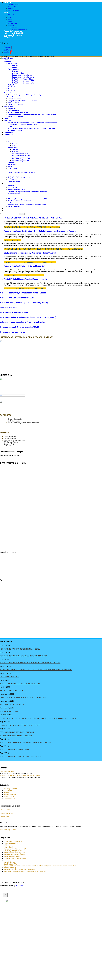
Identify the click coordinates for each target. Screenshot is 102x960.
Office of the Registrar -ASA (23, 83)
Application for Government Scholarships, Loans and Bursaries (32, 114)
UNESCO (7, 860)
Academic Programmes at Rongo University (24, 95)
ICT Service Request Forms (19, 29)
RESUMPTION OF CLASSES (10, 711)
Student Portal (12, 6)
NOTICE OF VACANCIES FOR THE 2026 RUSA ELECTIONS (20, 684)
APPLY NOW (8, 37)
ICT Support (11, 25)
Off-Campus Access (11, 442)
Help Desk (14, 27)
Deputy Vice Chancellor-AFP (22, 75)
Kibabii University (10, 868)
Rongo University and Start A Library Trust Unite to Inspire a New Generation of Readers (40, 231)
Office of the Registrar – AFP (23, 81)
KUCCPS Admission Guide (14, 33)
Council (15, 65)
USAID (6, 845)
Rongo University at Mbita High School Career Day (24, 266)
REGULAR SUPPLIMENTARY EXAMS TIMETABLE (17, 732)
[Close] (5, 895)
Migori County (9, 847)
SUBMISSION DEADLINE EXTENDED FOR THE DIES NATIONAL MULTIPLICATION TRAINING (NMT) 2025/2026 (38, 718)
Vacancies (8, 41)
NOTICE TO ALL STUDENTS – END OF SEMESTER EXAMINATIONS (23, 656)
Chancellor (16, 71)
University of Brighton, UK (13, 851)
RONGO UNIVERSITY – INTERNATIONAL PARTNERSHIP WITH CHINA (32, 218)
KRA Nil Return (9, 796)
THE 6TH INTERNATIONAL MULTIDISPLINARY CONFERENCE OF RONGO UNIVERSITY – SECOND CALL (36, 670)
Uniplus (10, 18)
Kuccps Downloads (13, 4)
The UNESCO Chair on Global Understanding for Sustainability (25, 871)
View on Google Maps (8, 830)
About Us (7, 61)
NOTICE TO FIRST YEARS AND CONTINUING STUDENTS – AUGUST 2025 (25, 743)
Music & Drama (13, 103)
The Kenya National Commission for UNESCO (19, 870)
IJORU (10, 126)
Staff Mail (10, 19)
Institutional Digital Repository (14, 440)
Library (6, 118)
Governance (12, 63)
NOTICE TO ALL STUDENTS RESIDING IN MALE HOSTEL (20, 649)
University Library (10, 436)
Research (7, 120)
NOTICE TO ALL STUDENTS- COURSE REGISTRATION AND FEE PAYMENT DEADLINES (30, 663)
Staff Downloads (12, 23)
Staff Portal (11, 14)
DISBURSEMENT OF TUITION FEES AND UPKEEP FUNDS (20, 725)
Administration (13, 69)
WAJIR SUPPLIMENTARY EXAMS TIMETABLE (16, 736)
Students (7, 2)
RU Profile (11, 85)
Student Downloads (13, 10)
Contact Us (8, 134)
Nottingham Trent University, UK (15, 849)
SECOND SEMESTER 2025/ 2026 (11, 691)
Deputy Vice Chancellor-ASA (23, 77)
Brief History (13, 87)
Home (6, 59)
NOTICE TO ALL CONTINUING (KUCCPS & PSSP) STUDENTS (21, 756)
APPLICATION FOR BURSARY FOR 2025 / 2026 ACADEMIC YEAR (23, 697)
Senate (14, 67)
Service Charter (14, 91)
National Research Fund (12, 856)
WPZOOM (19, 886)
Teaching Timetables (11, 789)
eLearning (10, 8)
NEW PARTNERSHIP (12, 240)
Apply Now (12, 109)
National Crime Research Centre (15, 858)
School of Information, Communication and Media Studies (20, 775)
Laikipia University (10, 862)
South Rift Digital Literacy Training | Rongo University (25, 279)
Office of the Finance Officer (23, 79)
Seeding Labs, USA (10, 864)
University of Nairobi (11, 843)
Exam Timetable (9, 798)
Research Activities (7, 813)
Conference (8, 132)
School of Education (7, 772)
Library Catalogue (10, 438)
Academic (8, 93)
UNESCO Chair (5, 810)
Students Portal (9, 444)
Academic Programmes (13, 31)
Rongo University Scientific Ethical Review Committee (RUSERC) (32, 128)
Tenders (7, 39)
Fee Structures (13, 111)
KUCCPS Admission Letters (18, 112)
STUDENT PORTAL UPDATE (9, 677)
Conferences (4, 817)
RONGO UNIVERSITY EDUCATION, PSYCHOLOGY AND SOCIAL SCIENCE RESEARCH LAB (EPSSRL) (43, 249)
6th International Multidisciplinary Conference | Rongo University (30, 253)
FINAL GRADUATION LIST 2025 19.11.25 (14, 704)
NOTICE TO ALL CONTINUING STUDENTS (14, 749)
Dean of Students (14, 99)
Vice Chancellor (18, 73)
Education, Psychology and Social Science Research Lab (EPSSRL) (33, 122)
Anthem (11, 89)
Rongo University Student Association (22, 101)
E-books (7, 793)
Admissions (8, 107)
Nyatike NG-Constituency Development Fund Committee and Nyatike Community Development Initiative (40, 866)
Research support (10, 794)
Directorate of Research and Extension (23, 124)
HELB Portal (8, 791)
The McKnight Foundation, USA (14, 855)
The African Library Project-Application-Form (23, 423)
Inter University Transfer (13, 35)
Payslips (10, 21)
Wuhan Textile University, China (14, 853)
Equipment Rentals (15, 130)
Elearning (10, 16)
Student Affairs (10, 97)
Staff (6, 12)
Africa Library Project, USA (13, 841)
